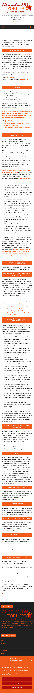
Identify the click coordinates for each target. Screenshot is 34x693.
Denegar (17, 683)
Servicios (3, 643)
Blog (2, 653)
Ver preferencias (17, 687)
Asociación (4, 650)
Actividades (4, 647)
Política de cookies (17, 691)
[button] (31, 660)
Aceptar (17, 679)
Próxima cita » (17, 22)
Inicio (2, 640)
